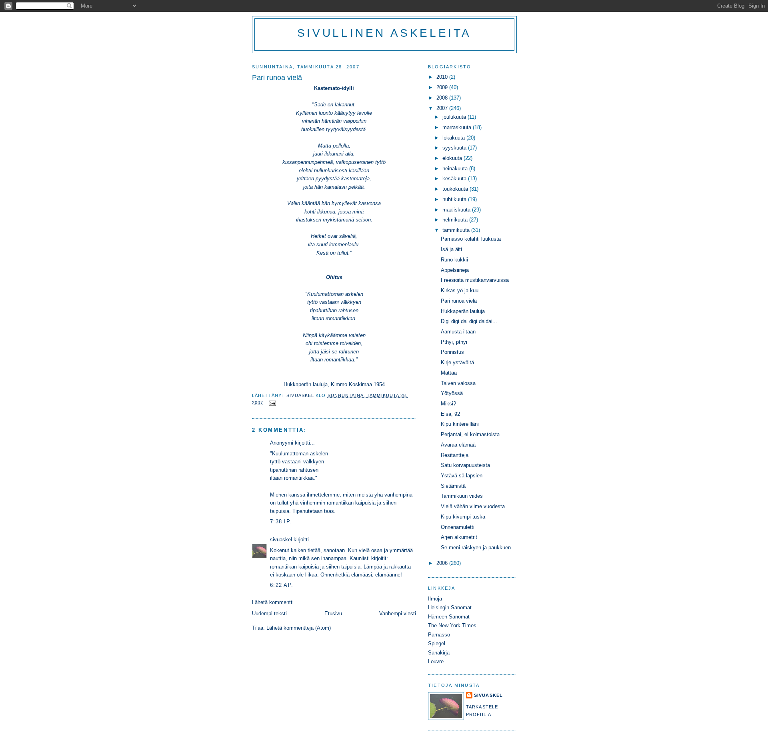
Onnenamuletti (457, 527)
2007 (442, 108)
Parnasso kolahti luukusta (471, 239)
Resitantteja (454, 455)
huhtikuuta (455, 199)
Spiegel (436, 643)
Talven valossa (458, 383)
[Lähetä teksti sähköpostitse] (272, 402)
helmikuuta (455, 220)
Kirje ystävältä (457, 362)
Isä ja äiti (451, 249)
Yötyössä (452, 393)
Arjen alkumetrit (459, 537)
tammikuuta (456, 230)
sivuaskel (281, 540)
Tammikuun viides (462, 496)
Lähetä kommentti (273, 602)
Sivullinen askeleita (384, 33)
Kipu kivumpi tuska (463, 517)
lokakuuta (454, 138)
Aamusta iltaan (458, 332)
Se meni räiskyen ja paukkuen (476, 548)
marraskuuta (457, 127)
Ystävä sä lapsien (461, 476)
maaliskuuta (457, 210)
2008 (442, 98)
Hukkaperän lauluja (463, 311)
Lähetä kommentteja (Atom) (298, 628)
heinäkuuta (455, 169)
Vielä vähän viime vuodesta (473, 506)
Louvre (436, 661)
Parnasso (439, 635)
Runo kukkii (454, 260)
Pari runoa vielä (459, 301)
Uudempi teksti (269, 613)
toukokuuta (456, 189)
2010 (442, 77)
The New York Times (452, 625)
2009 (442, 87)
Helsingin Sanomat (450, 607)
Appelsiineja (455, 270)
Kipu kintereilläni (460, 424)
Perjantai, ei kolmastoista (470, 434)
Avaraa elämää (458, 445)
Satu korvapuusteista (465, 465)
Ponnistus (452, 352)
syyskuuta (455, 148)
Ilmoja (435, 599)
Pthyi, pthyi (454, 342)
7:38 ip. (281, 522)
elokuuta (453, 158)
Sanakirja (439, 653)
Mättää (449, 373)
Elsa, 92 (450, 414)
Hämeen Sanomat (449, 617)
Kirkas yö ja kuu (459, 290)
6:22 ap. (281, 585)
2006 (442, 563)
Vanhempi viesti (397, 613)
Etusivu (333, 613)
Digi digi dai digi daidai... (469, 321)
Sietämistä (453, 486)
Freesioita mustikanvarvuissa (475, 280)
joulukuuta (455, 117)
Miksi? (448, 404)
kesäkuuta (455, 179)
